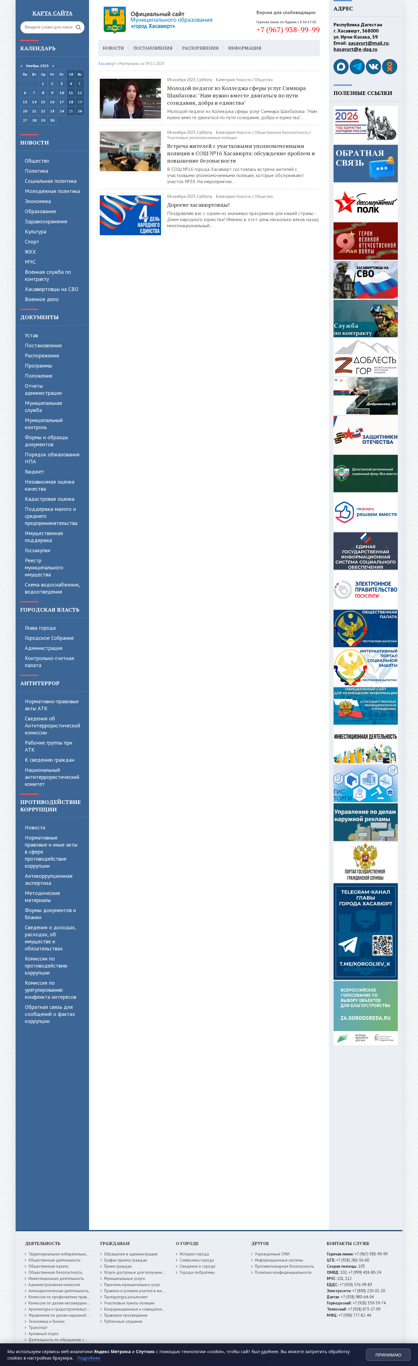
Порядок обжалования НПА (52, 458)
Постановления (43, 345)
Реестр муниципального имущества (44, 567)
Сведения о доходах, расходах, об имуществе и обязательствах (50, 938)
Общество (37, 160)
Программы (38, 365)
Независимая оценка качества (49, 485)
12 (80, 92)
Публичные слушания (123, 1321)
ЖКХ (30, 251)
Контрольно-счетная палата (49, 662)
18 (71, 102)
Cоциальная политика (51, 180)
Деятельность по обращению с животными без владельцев (82, 1339)
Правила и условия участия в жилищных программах (151, 1290)
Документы (39, 317)
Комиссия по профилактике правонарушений (68, 1297)
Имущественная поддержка (44, 537)
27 (25, 120)
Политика (36, 170)
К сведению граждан (49, 759)
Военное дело (42, 299)
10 (62, 92)
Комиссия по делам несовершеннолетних (65, 1303)
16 (52, 102)
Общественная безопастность (281, 132)
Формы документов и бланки (50, 914)
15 (43, 102)
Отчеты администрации (43, 389)
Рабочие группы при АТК (48, 746)
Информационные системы (279, 1260)
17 (62, 102)
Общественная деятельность (54, 1260)
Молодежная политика (52, 190)
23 (52, 111)
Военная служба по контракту (48, 275)
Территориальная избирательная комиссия (67, 1254)
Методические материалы (42, 896)
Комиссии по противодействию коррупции (46, 965)
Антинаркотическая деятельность (58, 1290)
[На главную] (174, 20)
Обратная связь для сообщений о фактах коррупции (50, 1013)
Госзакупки (37, 550)
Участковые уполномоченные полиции (202, 137)
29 (43, 120)
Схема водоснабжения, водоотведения (52, 588)
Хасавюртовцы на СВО (51, 288)
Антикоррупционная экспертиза (49, 879)
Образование (40, 211)
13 (25, 102)
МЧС (30, 261)
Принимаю (388, 1355)
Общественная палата (48, 1266)
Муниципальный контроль (44, 424)
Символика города (197, 1260)
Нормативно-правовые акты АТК (52, 705)
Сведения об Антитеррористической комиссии (52, 725)
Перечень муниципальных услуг (132, 1284)
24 (62, 111)
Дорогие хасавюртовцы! (198, 204)
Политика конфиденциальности (283, 1272)
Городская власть (50, 609)
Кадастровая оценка (49, 498)
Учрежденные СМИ (272, 1254)
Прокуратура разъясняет (126, 1297)
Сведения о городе (197, 1266)
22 (43, 111)
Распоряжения (42, 355)
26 (80, 111)
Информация (244, 48)
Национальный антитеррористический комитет (52, 776)
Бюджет (34, 471)
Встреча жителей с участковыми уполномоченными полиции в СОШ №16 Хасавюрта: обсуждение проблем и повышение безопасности (241, 153)
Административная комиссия (54, 1284)
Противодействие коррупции (50, 805)
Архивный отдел (43, 1333)
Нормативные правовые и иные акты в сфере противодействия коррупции (51, 851)
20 (25, 111)
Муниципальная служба (43, 406)
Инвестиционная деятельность (56, 1278)
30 (52, 120)
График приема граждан (125, 1260)
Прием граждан (118, 1266)
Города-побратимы (197, 1272)
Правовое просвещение (125, 1315)
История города (194, 1254)
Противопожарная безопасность (284, 1266)
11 (71, 92)
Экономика (38, 201)
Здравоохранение (46, 221)
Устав (31, 335)
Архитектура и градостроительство (59, 1309)
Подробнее (88, 1358)
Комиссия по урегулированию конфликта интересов (50, 989)
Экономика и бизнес (46, 1321)
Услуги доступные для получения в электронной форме (154, 1272)
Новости (34, 142)
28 (34, 120)
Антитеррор (40, 683)
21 (34, 111)
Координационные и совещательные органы (144, 1309)
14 (34, 102)
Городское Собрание (49, 637)
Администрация (43, 647)
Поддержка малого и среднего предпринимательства (51, 515)
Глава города (40, 627)
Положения (38, 375)
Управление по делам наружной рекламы (65, 1315)
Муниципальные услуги (124, 1278)
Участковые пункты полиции (129, 1303)
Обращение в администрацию (131, 1254)
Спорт (32, 241)
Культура (35, 231)
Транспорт (37, 1327)
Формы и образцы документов (46, 441)
